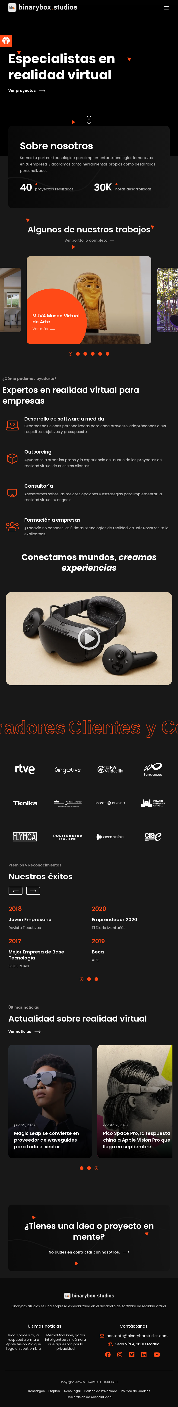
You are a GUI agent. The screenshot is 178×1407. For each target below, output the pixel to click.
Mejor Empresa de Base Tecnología (36, 955)
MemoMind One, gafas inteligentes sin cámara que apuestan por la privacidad (136, 1140)
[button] (6, 41)
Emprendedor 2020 (114, 919)
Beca (98, 952)
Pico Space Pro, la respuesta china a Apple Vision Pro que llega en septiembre (47, 1140)
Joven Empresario (30, 919)
